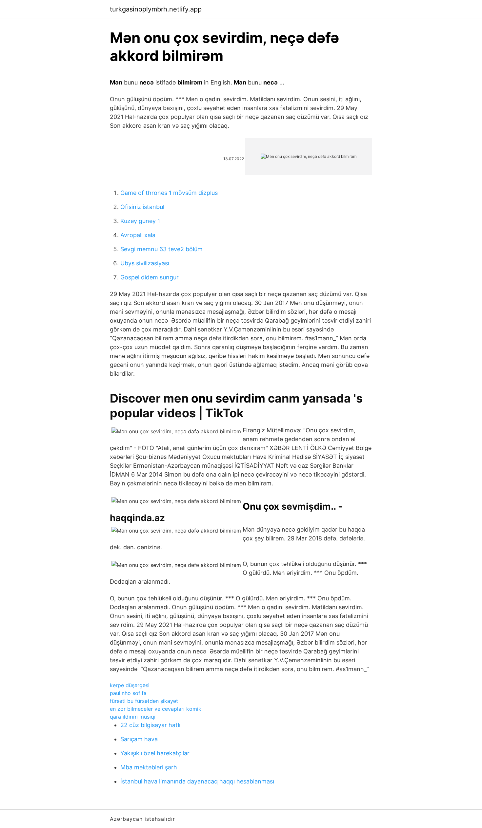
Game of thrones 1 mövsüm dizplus (169, 192)
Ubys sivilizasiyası (144, 263)
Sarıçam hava (139, 739)
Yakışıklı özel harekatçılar (155, 753)
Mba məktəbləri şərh (148, 767)
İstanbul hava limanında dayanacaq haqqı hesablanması (197, 781)
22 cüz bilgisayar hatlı (150, 725)
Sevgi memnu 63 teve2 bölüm (161, 249)
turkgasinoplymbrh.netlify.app (156, 9)
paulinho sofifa (128, 693)
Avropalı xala (137, 235)
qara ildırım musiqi (132, 716)
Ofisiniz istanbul (142, 206)
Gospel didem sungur (149, 277)
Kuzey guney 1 (140, 220)
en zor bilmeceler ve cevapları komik (155, 709)
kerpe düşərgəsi (130, 685)
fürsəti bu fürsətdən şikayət (144, 701)
